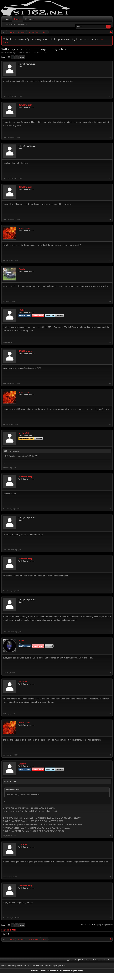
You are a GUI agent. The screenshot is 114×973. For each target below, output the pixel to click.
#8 (110, 383)
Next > (21, 57)
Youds (21, 269)
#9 (110, 424)
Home (7, 19)
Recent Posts (22, 24)
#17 (110, 755)
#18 (110, 836)
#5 (110, 260)
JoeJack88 (23, 433)
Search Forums (10, 24)
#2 (110, 137)
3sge (14, 52)
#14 (110, 632)
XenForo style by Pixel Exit (56, 965)
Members (29, 19)
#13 (110, 591)
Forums (17, 19)
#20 (110, 918)
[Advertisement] (57, 949)
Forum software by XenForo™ (23, 965)
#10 (110, 468)
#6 (110, 301)
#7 (110, 342)
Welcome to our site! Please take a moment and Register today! (57, 971)
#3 (110, 178)
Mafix (21, 640)
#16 (110, 714)
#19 (110, 877)
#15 (110, 673)
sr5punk (22, 844)
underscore (24, 228)
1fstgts (22, 310)
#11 (110, 509)
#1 (110, 96)
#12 (110, 550)
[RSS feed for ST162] (108, 960)
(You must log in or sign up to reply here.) (97, 924)
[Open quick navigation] (111, 32)
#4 (110, 219)
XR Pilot (22, 681)
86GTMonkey (25, 104)
